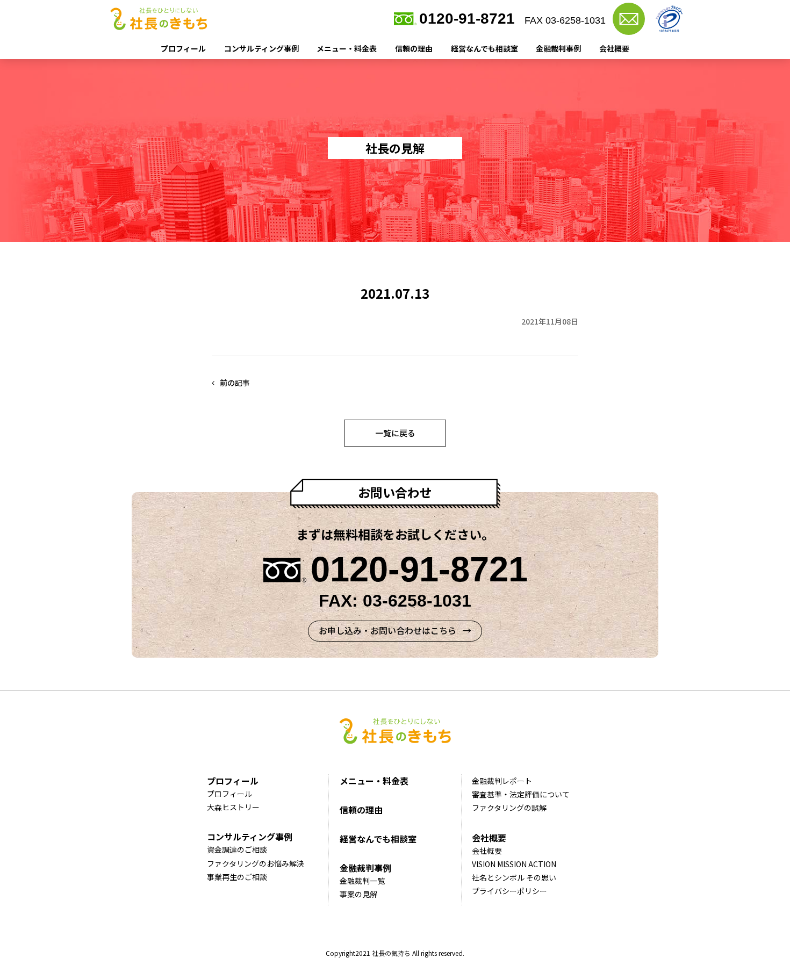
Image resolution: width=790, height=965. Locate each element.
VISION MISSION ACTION (514, 864)
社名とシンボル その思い (514, 877)
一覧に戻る (395, 432)
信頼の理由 (414, 48)
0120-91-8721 (467, 18)
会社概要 (614, 48)
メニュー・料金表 (347, 48)
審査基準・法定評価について (521, 794)
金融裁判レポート (502, 780)
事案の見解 (358, 894)
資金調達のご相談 (237, 849)
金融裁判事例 (558, 48)
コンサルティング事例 (261, 48)
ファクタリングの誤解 (509, 807)
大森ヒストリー (233, 807)
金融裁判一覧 (362, 880)
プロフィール (183, 48)
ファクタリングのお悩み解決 (255, 863)
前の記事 (235, 382)
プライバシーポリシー (509, 890)
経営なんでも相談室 (484, 48)
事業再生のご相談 (237, 877)
